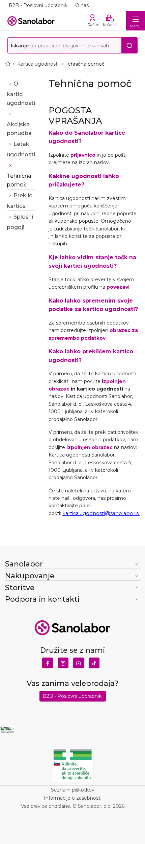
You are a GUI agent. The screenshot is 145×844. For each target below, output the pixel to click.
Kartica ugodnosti (38, 64)
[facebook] (47, 661)
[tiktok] (94, 661)
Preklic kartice (19, 200)
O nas (82, 5)
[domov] (9, 64)
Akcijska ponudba (19, 128)
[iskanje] (129, 45)
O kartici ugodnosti (21, 93)
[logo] (31, 20)
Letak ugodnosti (21, 149)
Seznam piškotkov (72, 790)
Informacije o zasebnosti (73, 798)
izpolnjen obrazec (89, 447)
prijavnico (82, 155)
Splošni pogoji (20, 222)
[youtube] (78, 661)
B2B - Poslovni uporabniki (38, 5)
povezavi (118, 287)
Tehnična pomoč (19, 180)
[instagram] (63, 661)
